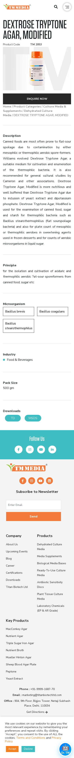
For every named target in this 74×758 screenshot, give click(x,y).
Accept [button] (12, 749)
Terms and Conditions (30, 738)
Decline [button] (28, 749)
